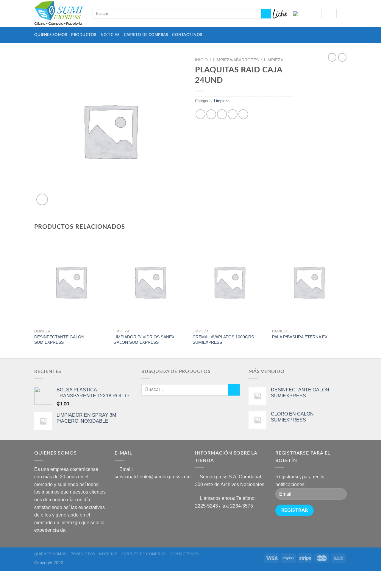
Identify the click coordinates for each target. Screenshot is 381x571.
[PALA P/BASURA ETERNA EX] (309, 282)
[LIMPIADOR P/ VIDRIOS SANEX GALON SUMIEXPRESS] (150, 282)
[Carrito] (344, 13)
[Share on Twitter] (211, 114)
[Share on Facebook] (200, 114)
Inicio (201, 60)
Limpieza (273, 60)
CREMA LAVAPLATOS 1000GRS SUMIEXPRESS (223, 339)
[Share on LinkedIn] (243, 114)
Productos (83, 35)
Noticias (110, 35)
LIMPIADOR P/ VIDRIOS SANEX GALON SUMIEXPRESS (143, 339)
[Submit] (266, 14)
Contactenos (187, 35)
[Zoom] (42, 199)
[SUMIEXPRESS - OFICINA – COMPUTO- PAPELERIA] (59, 13)
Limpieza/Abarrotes (236, 60)
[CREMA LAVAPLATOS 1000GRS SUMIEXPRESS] (229, 282)
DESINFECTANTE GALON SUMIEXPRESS (59, 339)
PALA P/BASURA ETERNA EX (299, 336)
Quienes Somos (50, 35)
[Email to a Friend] (222, 114)
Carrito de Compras (146, 35)
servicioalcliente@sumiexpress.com (152, 476)
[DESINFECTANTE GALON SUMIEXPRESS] (71, 282)
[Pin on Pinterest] (233, 114)
